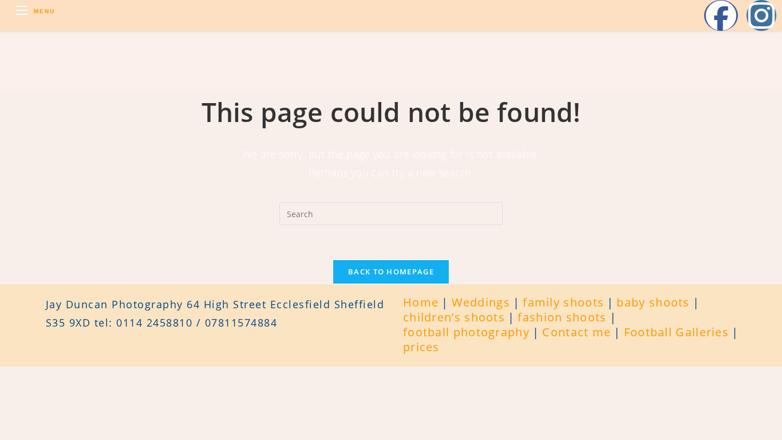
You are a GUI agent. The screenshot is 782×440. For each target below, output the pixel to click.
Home (421, 302)
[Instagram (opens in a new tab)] (761, 15)
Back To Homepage (391, 271)
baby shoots (653, 302)
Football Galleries (676, 332)
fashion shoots (562, 317)
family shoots (563, 302)
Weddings (481, 302)
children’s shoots (454, 317)
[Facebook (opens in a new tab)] (721, 15)
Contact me (576, 332)
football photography (466, 332)
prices (421, 347)
